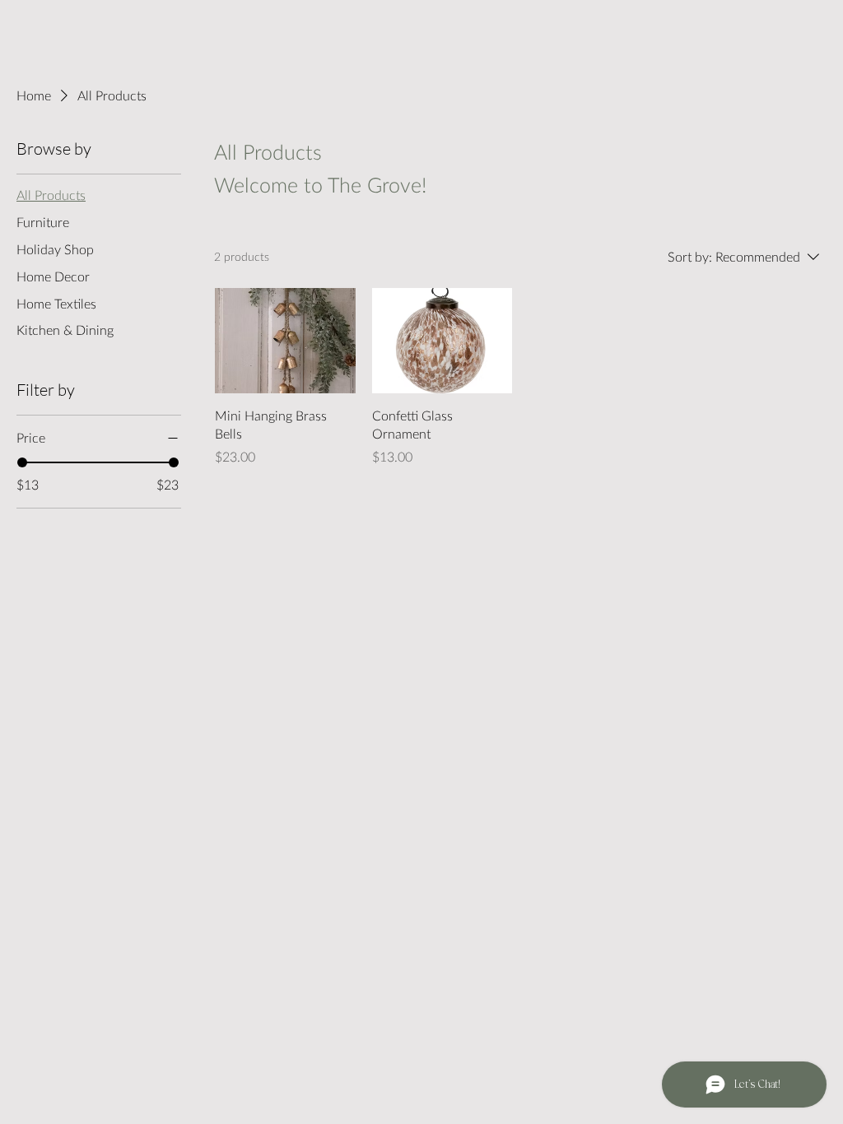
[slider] (22, 462)
